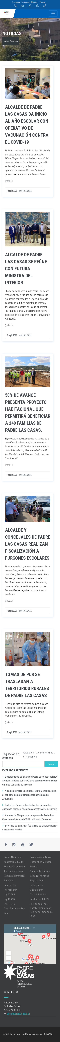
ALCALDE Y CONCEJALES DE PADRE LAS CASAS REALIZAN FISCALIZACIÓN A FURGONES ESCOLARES (27, 544)
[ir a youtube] (22, 844)
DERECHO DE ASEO (39, 903)
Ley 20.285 (9, 894)
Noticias (12, 33)
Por (8, 191)
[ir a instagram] (14, 844)
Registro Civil (10, 885)
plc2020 (13, 191)
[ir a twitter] (31, 844)
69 (52, 752)
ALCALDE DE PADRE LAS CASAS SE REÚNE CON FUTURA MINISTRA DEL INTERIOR (26, 268)
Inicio (6, 41)
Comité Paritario (38, 894)
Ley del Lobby (10, 889)
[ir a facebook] (5, 844)
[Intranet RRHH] (30, 6)
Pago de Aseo (37, 880)
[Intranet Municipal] (37, 6)
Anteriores (28, 752)
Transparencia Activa (40, 857)
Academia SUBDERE (14, 861)
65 (39, 752)
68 (49, 752)
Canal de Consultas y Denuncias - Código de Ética (41, 911)
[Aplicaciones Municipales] (44, 6)
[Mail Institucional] (22, 6)
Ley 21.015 (9, 903)
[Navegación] (53, 13)
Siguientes (31, 756)
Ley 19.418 (9, 899)
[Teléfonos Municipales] (15, 6)
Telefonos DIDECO (39, 899)
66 (42, 752)
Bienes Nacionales (13, 857)
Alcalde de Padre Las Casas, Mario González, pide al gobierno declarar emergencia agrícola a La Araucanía (29, 794)
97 (24, 756)
